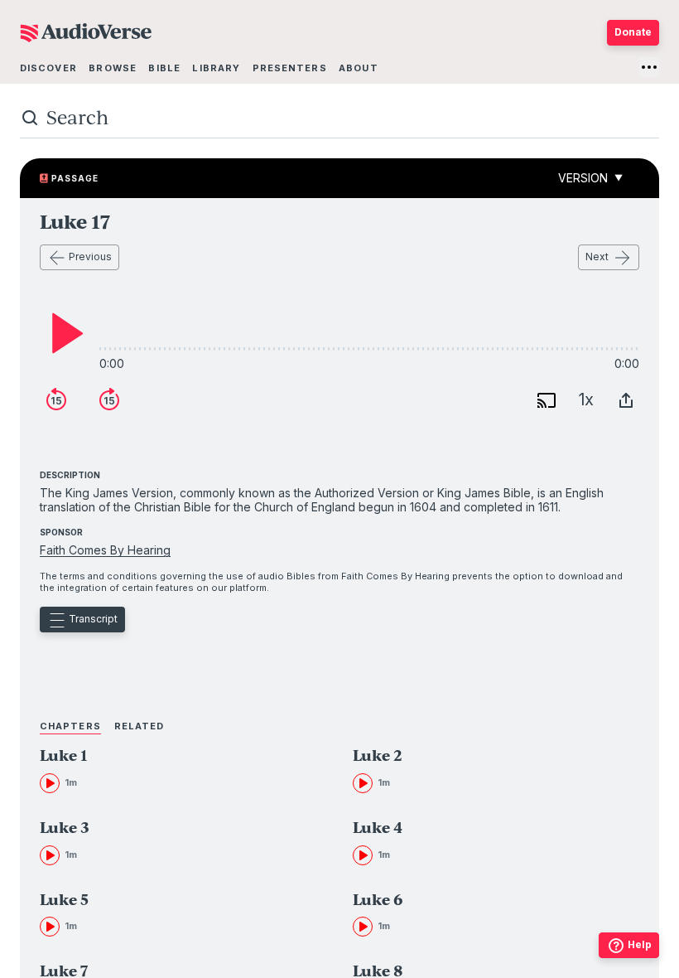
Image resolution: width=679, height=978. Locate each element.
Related (139, 726)
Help (640, 944)
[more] (649, 67)
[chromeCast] (546, 400)
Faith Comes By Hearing (105, 550)
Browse (113, 68)
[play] (63, 333)
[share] (626, 400)
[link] (158, 770)
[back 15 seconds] (56, 400)
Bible (164, 68)
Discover (48, 68)
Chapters (70, 726)
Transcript (93, 618)
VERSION (590, 178)
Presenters (290, 68)
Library (216, 68)
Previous (90, 256)
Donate (633, 32)
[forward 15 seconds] (109, 400)
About (358, 68)
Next (597, 256)
